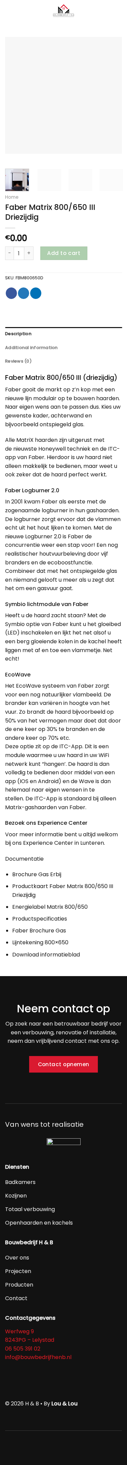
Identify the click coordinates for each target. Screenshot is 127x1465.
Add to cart (63, 253)
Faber (13, 389)
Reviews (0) (18, 361)
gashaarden (41, 807)
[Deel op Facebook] (11, 293)
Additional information (31, 347)
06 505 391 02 (22, 1349)
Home (12, 197)
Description (18, 334)
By (61, 1403)
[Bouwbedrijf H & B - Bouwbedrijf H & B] (64, 11)
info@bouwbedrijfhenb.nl (38, 1357)
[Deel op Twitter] (23, 293)
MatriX (25, 440)
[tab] (63, 334)
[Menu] (9, 11)
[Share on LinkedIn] (35, 293)
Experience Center (48, 843)
